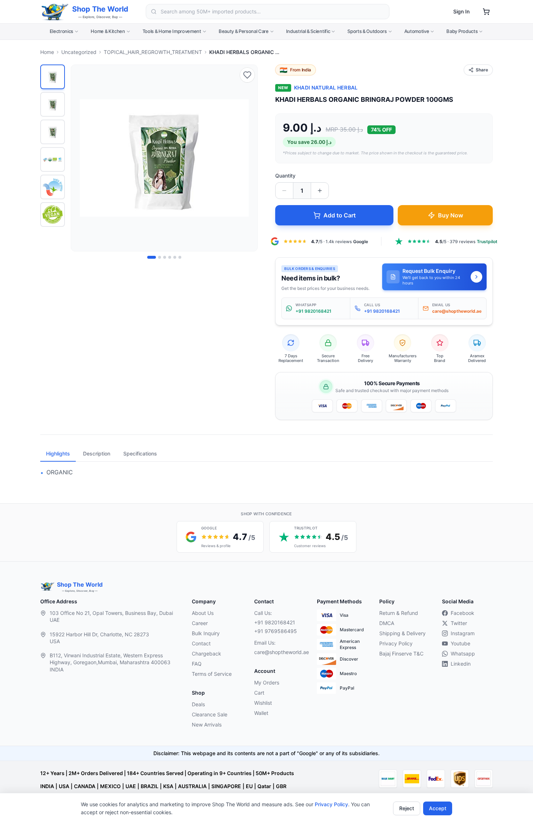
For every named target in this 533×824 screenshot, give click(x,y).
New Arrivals (207, 724)
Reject (406, 808)
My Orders (266, 682)
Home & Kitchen (108, 31)
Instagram (463, 633)
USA (64, 786)
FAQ (197, 664)
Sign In (461, 11)
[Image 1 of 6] (151, 257)
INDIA (47, 786)
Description (96, 453)
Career (200, 623)
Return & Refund (398, 613)
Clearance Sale (209, 714)
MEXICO (110, 786)
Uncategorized (78, 52)
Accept (437, 808)
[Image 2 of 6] (159, 257)
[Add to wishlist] (247, 75)
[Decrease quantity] (284, 190)
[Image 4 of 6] (169, 257)
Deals (198, 704)
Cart (259, 693)
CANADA (84, 786)
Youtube (460, 643)
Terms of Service (212, 674)
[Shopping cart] (486, 11)
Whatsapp (463, 653)
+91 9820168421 (274, 622)
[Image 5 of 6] (174, 257)
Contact (201, 643)
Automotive (416, 31)
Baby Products (462, 31)
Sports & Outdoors (367, 31)
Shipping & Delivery (402, 633)
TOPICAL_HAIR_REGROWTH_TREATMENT (153, 52)
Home (47, 52)
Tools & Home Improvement (171, 31)
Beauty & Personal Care (244, 31)
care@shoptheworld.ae (279, 652)
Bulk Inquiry (206, 633)
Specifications (140, 453)
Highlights (58, 453)
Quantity (285, 175)
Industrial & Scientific (308, 31)
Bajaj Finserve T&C (401, 653)
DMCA (386, 623)
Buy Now (450, 215)
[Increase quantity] (320, 190)
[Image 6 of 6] (179, 257)
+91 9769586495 (275, 631)
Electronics (61, 31)
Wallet (261, 713)
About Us (203, 613)
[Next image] (248, 158)
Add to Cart (339, 215)
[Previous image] (80, 158)
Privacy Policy (331, 804)
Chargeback (206, 653)
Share (482, 69)
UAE (130, 786)
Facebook (462, 613)
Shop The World (100, 9)
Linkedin (461, 664)
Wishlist (263, 703)
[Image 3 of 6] (164, 257)
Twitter (459, 623)
